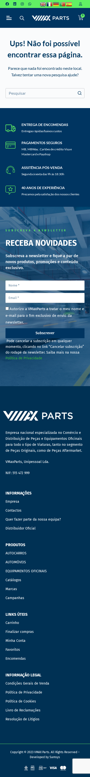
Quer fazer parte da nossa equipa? (33, 519)
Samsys (55, 757)
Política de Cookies (21, 701)
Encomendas (16, 658)
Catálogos (13, 580)
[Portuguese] (63, 3)
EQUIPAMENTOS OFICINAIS (26, 571)
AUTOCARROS (16, 553)
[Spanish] (69, 3)
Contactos (14, 510)
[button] (8, 18)
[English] (43, 3)
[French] (49, 3)
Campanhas (15, 598)
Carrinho (12, 623)
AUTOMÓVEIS (16, 562)
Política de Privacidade (24, 358)
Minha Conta (16, 641)
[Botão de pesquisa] (79, 93)
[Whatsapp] (30, 4)
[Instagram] (22, 4)
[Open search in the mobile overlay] (22, 18)
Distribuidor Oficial (21, 528)
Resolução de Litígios (23, 719)
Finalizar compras (20, 632)
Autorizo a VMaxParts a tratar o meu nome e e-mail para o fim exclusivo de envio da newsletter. (45, 316)
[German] (56, 3)
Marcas (11, 589)
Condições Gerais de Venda (27, 683)
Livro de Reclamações (23, 710)
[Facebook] (7, 4)
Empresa (12, 501)
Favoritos (13, 650)
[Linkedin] (14, 4)
